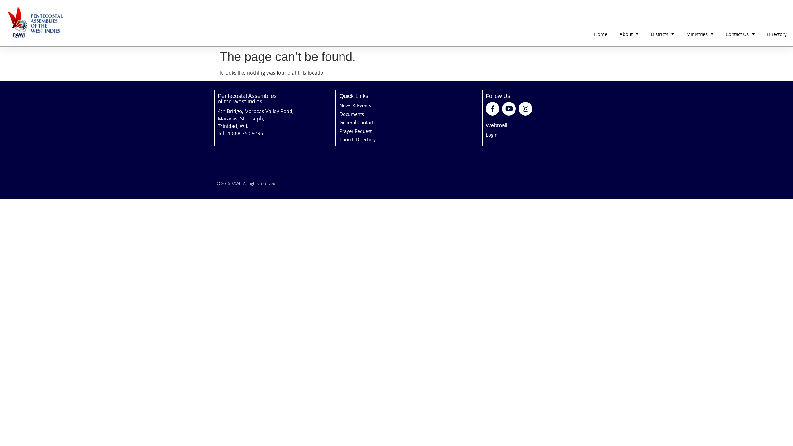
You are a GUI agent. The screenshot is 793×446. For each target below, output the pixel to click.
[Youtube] (509, 109)
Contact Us (737, 34)
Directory (777, 34)
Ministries (697, 34)
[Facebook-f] (492, 109)
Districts (659, 34)
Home (600, 34)
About (626, 34)
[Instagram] (525, 109)
